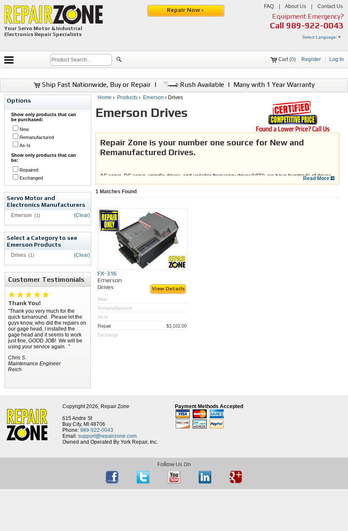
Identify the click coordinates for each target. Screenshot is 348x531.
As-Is (25, 145)
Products (127, 97)
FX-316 (107, 273)
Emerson (153, 97)
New (24, 129)
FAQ (269, 6)
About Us (295, 6)
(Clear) (82, 215)
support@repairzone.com (107, 436)
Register (311, 59)
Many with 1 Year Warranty (273, 85)
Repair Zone (115, 406)
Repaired (29, 169)
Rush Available (201, 85)
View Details (168, 289)
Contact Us (330, 6)
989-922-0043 (315, 25)
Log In (336, 59)
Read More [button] (317, 178)
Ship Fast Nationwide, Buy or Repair (95, 85)
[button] (119, 60)
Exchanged (31, 178)
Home (105, 97)
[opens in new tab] (113, 482)
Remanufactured (37, 137)
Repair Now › (186, 9)
